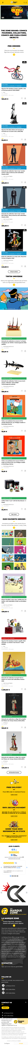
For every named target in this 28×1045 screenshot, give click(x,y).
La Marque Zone (10, 971)
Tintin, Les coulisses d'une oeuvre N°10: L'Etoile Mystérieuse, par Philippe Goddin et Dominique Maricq (13, 422)
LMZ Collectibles (7, 176)
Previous (1, 885)
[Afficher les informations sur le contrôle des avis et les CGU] (23, 857)
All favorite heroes (14, 772)
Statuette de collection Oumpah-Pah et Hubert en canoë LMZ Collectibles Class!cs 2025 (12, 679)
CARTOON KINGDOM (8, 260)
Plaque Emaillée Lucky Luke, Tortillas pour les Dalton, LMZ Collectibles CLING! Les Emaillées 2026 (13, 601)
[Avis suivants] (27, 867)
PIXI (4, 92)
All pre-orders (14, 271)
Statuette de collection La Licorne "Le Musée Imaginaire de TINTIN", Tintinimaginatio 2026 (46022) (13, 342)
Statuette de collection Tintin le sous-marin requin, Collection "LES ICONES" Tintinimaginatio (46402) (13, 382)
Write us (5, 993)
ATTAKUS (5, 722)
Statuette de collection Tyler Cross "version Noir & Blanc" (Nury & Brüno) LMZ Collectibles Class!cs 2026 (13, 215)
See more (14, 514)
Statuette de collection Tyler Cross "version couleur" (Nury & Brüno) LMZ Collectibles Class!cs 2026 (13, 172)
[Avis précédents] (1, 867)
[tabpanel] (14, 929)
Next (26, 885)
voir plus (18, 867)
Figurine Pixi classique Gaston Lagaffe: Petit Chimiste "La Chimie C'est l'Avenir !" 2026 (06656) (13, 642)
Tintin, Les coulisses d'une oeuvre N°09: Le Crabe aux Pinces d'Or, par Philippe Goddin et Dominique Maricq (13, 462)
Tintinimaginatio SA (8, 346)
